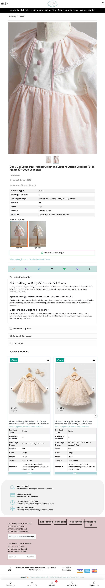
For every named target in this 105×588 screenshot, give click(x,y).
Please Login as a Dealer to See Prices (25, 427)
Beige (24, 452)
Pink (40, 206)
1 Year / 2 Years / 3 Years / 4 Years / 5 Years (33, 443)
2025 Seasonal (45, 210)
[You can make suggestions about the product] (91, 268)
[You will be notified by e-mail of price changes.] (65, 268)
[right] (96, 416)
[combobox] (11, 556)
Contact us (91, 523)
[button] (15, 88)
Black (70, 432)
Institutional (45, 521)
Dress (41, 190)
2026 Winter (27, 460)
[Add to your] (52, 268)
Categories (61, 521)
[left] (9, 416)
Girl (40, 202)
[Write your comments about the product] (40, 268)
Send (32, 537)
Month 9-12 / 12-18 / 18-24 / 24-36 (81, 423)
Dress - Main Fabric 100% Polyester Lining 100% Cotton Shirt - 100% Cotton (35, 466)
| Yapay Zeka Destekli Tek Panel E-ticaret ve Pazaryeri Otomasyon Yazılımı (52, 577)
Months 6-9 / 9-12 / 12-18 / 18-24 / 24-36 (57, 198)
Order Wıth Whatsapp (54, 252)
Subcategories (76, 521)
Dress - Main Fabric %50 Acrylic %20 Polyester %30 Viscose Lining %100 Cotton (81, 446)
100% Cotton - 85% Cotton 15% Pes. (54, 214)
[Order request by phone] (78, 268)
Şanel (70, 435)
